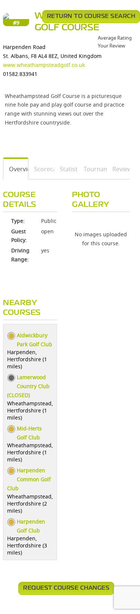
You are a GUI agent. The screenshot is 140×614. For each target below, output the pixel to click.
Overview (16, 169)
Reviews (118, 169)
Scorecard (41, 169)
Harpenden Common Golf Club (29, 479)
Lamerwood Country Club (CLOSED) (28, 386)
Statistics (66, 169)
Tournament (93, 169)
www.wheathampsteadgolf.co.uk (44, 64)
